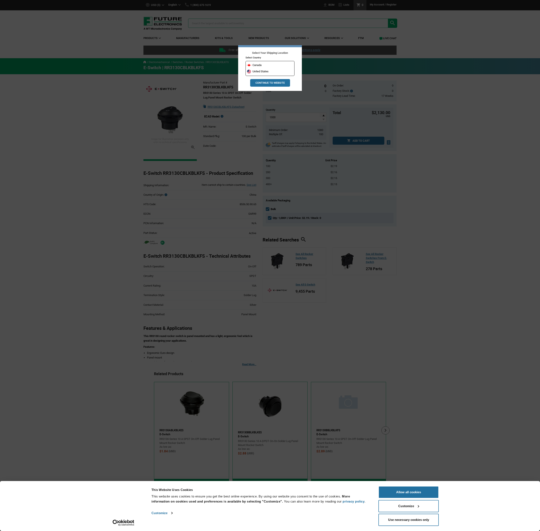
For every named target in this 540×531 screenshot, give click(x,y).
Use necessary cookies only (408, 520)
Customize (159, 513)
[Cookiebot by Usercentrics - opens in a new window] (123, 523)
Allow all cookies (408, 492)
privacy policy (353, 501)
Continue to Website (270, 82)
